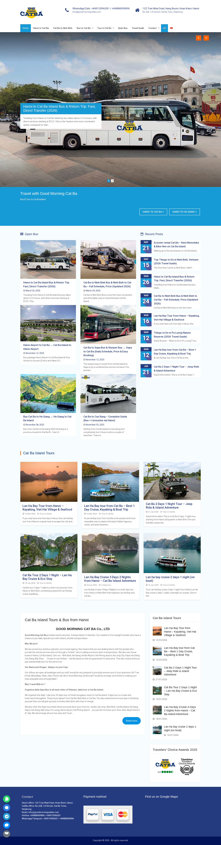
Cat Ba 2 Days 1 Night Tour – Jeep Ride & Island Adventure (169, 505)
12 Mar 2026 (91, 514)
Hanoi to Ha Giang (183, 211)
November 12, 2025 (35, 353)
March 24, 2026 (93, 290)
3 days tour (106, 585)
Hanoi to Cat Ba (41, 28)
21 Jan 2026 (153, 512)
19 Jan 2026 (30, 583)
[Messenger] (6, 825)
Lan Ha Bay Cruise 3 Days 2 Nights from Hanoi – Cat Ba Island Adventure (110, 579)
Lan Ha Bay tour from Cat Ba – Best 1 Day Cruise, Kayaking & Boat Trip (109, 507)
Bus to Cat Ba (84, 28)
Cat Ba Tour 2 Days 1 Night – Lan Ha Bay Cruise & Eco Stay (47, 577)
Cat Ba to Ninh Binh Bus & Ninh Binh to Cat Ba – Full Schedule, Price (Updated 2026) (60, 108)
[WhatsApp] (6, 799)
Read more (131, 720)
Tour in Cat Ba (104, 28)
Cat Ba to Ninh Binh (62, 28)
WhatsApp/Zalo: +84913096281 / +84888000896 (101, 8)
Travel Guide (138, 28)
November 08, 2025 (35, 424)
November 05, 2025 (95, 424)
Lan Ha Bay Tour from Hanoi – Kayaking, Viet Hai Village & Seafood (47, 507)
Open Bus (122, 28)
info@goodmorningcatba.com (86, 12)
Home (26, 28)
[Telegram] (6, 816)
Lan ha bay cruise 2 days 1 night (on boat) (170, 579)
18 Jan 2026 (91, 585)
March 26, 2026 (33, 290)
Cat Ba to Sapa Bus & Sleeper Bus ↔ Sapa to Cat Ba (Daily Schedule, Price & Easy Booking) (107, 351)
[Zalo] (6, 807)
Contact (153, 28)
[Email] (6, 833)
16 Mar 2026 (30, 514)
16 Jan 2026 (153, 585)
